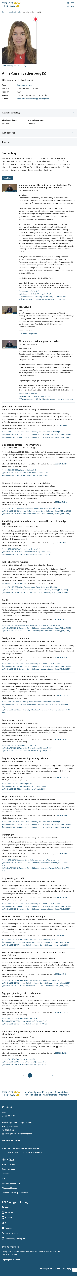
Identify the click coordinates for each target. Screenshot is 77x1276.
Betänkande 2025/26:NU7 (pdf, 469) (35, 396)
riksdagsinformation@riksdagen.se (18, 1134)
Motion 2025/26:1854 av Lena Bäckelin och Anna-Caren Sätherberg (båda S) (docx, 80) (37, 511)
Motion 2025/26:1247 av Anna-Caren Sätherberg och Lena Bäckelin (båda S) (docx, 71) (37, 824)
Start (3, 12)
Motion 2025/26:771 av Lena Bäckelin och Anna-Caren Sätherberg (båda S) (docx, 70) (37, 942)
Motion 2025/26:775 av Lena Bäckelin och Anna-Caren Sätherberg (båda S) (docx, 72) (37, 983)
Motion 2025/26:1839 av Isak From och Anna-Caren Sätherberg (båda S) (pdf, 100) (36, 592)
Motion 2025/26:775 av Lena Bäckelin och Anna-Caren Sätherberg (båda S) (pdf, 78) (36, 986)
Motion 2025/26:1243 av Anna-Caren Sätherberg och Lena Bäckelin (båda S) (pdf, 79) (37, 631)
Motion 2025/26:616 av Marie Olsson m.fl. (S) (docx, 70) (25, 1062)
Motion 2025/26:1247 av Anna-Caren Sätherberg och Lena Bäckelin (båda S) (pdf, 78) (37, 827)
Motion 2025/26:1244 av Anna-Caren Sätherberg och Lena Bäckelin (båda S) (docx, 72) (37, 906)
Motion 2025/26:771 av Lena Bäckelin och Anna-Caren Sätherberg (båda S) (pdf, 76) (36, 945)
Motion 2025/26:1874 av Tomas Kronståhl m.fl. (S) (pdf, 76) (27, 554)
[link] (24, 1075)
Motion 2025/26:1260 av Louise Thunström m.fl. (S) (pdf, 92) (27, 751)
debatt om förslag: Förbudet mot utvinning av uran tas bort (47, 399)
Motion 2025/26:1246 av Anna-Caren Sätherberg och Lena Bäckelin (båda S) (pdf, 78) (37, 669)
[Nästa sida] (52, 1075)
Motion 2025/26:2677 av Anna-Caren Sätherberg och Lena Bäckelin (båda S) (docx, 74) (37, 434)
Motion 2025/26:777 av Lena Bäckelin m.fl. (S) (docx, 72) (26, 1021)
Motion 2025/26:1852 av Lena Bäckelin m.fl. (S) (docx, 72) (26, 473)
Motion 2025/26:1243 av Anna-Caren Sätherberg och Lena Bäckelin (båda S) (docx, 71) (37, 628)
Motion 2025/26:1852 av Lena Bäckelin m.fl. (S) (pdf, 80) (26, 475)
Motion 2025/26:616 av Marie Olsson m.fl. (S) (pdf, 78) (25, 1064)
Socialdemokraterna (25, 85)
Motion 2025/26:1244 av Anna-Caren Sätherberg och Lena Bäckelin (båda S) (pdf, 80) (37, 909)
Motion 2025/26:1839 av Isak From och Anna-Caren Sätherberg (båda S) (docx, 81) (36, 590)
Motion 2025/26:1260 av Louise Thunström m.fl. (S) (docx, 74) (28, 748)
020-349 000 (9, 1130)
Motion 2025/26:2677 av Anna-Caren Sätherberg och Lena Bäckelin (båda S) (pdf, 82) (37, 437)
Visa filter (7, 178)
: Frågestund (29, 334)
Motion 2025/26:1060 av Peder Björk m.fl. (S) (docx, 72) (25, 786)
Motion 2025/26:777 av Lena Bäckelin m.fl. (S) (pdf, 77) (25, 1024)
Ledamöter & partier (14, 12)
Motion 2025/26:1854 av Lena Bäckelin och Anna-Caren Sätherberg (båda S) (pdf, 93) (37, 514)
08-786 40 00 (10, 1116)
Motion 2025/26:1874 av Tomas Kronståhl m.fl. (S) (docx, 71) (27, 552)
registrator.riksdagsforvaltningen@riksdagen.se (23, 1152)
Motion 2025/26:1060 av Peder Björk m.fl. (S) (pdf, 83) (25, 789)
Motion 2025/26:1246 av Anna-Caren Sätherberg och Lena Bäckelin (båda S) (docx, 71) (37, 666)
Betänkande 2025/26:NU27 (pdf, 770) (36, 294)
